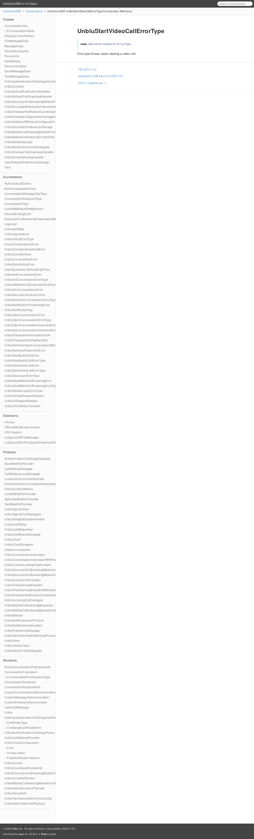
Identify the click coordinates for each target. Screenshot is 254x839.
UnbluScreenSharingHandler (24, 157)
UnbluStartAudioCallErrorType (25, 360)
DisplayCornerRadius (19, 36)
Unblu (8, 712)
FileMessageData (16, 41)
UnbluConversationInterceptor (24, 555)
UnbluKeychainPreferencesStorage (28, 127)
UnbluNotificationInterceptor (23, 625)
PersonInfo (11, 56)
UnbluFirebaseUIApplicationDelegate (29, 117)
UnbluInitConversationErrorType (26, 279)
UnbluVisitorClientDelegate (23, 650)
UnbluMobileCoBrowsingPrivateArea (29, 137)
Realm (44, 834)
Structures (10, 660)
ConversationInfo (16, 26)
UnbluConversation (17, 549)
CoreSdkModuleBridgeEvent (23, 209)
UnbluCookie (13, 763)
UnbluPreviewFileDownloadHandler (29, 152)
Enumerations (34, 11)
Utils (7, 167)
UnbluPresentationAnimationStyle (27, 335)
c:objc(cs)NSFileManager (21, 437)
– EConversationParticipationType (27, 677)
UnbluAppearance (16, 234)
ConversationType (16, 204)
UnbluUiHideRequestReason (24, 396)
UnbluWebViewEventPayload (24, 803)
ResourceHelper (15, 66)
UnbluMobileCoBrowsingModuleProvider (32, 132)
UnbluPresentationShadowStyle (26, 340)
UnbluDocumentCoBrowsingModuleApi (31, 570)
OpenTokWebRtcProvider (21, 499)
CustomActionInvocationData (24, 479)
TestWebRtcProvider (18, 504)
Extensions (10, 415)
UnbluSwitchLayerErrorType (23, 391)
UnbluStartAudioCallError (21, 355)
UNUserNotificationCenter (22, 427)
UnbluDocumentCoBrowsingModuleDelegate (35, 575)
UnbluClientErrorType (19, 239)
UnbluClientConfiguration (21, 742)
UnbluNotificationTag (18, 310)
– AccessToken (14, 753)
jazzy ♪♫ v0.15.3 (28, 834)
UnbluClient (12, 539)
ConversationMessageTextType (25, 193)
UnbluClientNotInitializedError (24, 249)
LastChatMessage (16, 707)
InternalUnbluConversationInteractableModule (35, 484)
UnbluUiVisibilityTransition (22, 406)
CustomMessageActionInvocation (27, 697)
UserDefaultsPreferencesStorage (26, 162)
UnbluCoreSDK (12, 11)
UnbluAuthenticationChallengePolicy (29, 732)
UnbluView (12, 640)
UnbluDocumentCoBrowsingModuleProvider (34, 101)
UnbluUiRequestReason (21, 401)
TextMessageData (16, 76)
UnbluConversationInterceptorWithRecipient (34, 560)
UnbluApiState (14, 229)
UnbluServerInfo (15, 793)
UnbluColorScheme (17, 254)
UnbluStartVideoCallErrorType (25, 370)
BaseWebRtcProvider (19, 463)
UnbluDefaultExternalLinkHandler (27, 91)
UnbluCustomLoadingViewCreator (27, 565)
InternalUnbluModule (18, 489)
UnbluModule (13, 615)
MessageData (13, 46)
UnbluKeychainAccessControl (24, 295)
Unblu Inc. (17, 828)
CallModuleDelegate (18, 469)
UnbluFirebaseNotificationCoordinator (30, 111)
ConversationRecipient (20, 682)
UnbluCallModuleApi (18, 529)
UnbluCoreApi (14, 86)
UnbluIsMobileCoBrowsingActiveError (30, 284)
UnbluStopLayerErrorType (22, 375)
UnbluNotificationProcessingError (27, 305)
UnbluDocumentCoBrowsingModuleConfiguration (38, 773)
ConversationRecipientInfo (22, 687)
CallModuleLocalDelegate (22, 474)
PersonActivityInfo (16, 51)
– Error (9, 748)
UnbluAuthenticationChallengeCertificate (32, 717)
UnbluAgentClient (16, 509)
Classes (8, 19)
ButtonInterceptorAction (20, 188)
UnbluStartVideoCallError (21, 365)
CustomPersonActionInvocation (25, 702)
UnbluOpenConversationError (24, 315)
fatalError (89, 69)
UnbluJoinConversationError (23, 289)
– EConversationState (19, 31)
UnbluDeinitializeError (19, 264)
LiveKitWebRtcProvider (20, 494)
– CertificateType (15, 722)
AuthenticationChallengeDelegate (27, 458)
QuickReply (12, 61)
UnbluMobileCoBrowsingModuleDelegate (32, 610)
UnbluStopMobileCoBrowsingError (28, 381)
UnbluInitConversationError (22, 274)
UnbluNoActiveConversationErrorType (30, 300)
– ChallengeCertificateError (22, 727)
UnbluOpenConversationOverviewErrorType (34, 330)
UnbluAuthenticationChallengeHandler (30, 81)
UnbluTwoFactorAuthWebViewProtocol (30, 635)
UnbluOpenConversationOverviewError (31, 325)
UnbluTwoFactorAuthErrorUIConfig (28, 798)
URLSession (13, 432)
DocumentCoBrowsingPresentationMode (32, 219)
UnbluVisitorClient (16, 645)
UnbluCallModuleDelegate (22, 534)
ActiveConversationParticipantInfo (27, 667)
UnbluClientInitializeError (21, 244)
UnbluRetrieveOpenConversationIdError (31, 345)
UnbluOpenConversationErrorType (27, 320)
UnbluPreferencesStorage (22, 630)
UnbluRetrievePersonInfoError (25, 350)
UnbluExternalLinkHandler (22, 580)
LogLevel (10, 224)
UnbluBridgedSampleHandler (24, 519)
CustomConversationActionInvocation (30, 692)
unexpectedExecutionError (102, 76)
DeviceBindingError (17, 214)
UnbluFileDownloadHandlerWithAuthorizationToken (39, 590)
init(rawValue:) (93, 83)
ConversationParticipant (20, 672)
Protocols (9, 452)
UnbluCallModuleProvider (22, 737)
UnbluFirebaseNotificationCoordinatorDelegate (36, 595)
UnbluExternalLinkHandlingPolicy (27, 269)
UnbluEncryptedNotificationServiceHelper (32, 106)
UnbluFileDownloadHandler (23, 585)
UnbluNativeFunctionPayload (24, 788)
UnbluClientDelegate (18, 544)
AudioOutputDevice (17, 183)
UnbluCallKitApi (15, 524)
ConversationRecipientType (23, 199)
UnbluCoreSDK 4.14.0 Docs (20, 3)
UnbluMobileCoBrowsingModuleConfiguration (35, 783)
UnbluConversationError (20, 259)
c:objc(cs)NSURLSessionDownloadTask (31, 442)
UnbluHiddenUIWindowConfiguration (29, 122)
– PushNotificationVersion (22, 758)
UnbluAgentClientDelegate (22, 514)
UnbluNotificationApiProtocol (24, 620)
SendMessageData (17, 71)
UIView (9, 422)
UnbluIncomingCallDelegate (23, 600)
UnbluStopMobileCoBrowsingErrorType (31, 386)
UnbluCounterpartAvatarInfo (23, 768)
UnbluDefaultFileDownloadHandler (28, 96)
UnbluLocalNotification (19, 778)
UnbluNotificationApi (18, 142)
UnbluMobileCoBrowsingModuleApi (28, 605)
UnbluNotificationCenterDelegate (26, 147)
